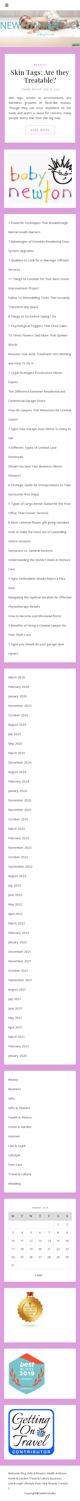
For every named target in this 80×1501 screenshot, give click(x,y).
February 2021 (18, 1046)
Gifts (11, 1098)
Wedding (14, 1183)
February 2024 (18, 781)
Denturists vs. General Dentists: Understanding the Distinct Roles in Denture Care (39, 559)
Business (14, 1089)
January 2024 (17, 791)
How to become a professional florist (34, 616)
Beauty (40, 65)
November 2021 (20, 961)
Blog (23, 1473)
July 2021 (14, 999)
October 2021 (18, 970)
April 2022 (15, 914)
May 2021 (15, 1018)
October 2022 (18, 857)
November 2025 (20, 706)
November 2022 (20, 847)
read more (40, 130)
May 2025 (15, 743)
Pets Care (15, 1165)
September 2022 (20, 866)
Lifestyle (14, 1155)
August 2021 (17, 989)
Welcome (14, 1473)
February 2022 (18, 933)
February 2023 (18, 838)
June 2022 (15, 895)
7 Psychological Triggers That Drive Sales (37, 326)
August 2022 (17, 876)
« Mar (38, 1275)
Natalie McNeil (31, 89)
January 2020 (17, 1056)
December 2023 (19, 800)
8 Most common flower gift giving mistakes (38, 522)
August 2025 (17, 724)
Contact (63, 1483)
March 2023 (16, 828)
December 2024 (19, 762)
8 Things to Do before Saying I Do (32, 316)
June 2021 (15, 1008)
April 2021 (15, 1027)
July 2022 (14, 885)
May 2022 (15, 904)
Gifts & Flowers (19, 1108)
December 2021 (19, 951)
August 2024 (17, 772)
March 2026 (16, 677)
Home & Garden (19, 1127)
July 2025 (14, 734)
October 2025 (18, 715)
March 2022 (16, 923)
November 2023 (20, 810)
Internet (14, 1136)
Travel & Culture (19, 1174)
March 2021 (16, 1037)
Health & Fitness (20, 1117)
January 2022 (17, 942)
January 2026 (17, 696)
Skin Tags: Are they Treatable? (40, 76)
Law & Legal (16, 1146)
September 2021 (20, 980)
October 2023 (18, 819)
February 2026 (18, 687)
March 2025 (16, 753)
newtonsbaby (47, 1493)
